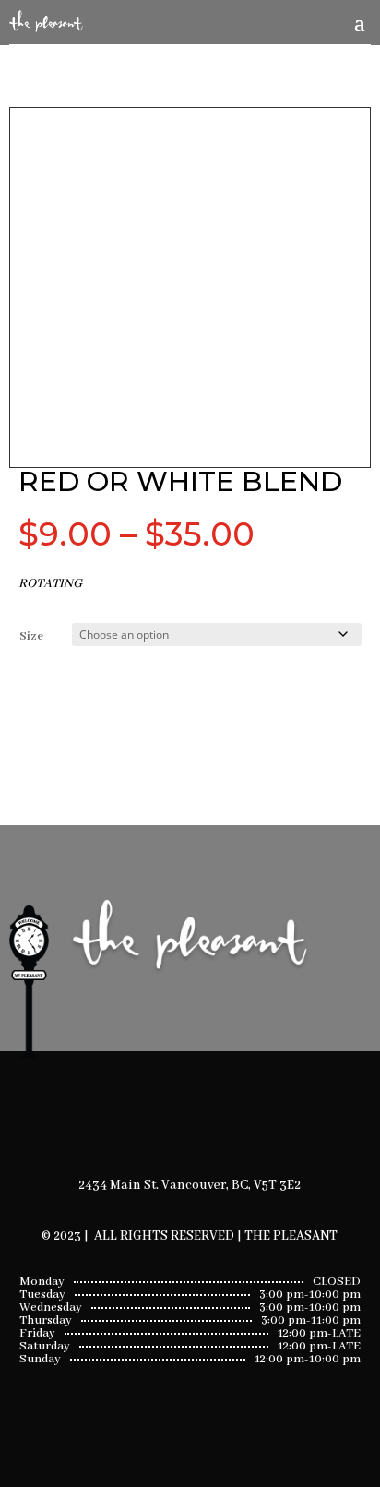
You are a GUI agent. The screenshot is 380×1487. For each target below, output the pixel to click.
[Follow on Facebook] (166, 1117)
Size (31, 636)
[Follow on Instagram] (214, 1117)
